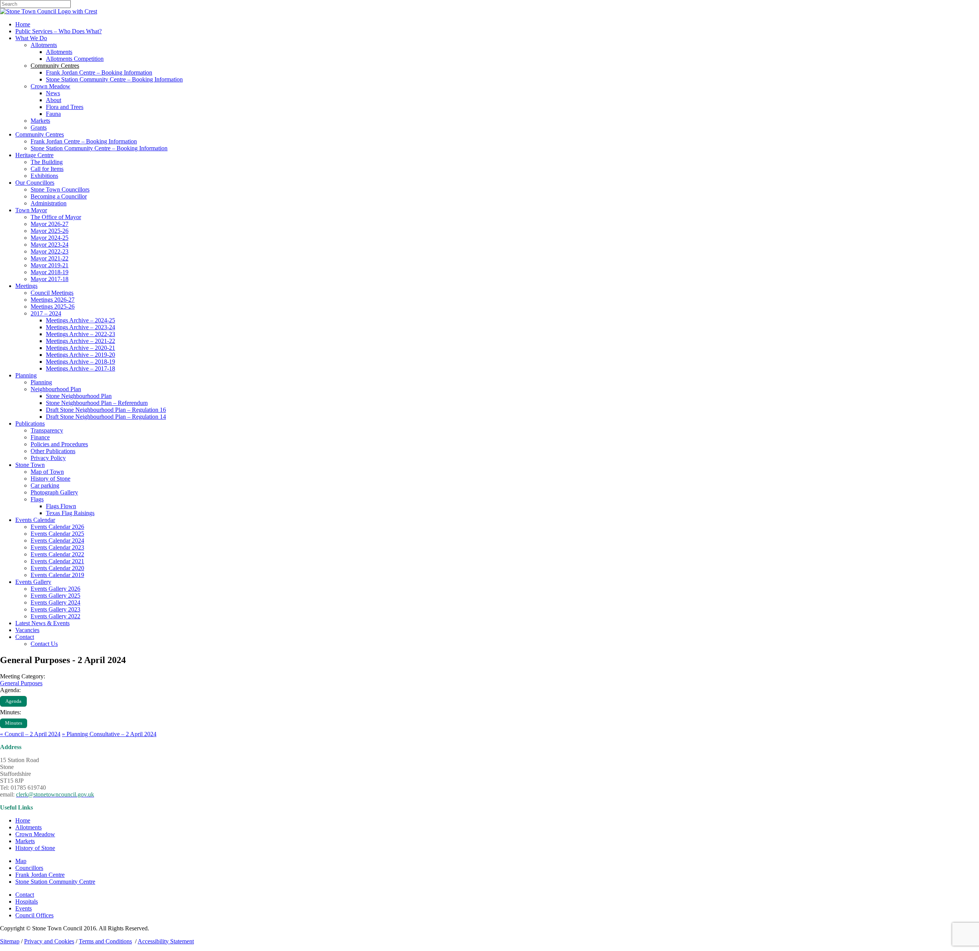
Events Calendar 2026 (57, 526)
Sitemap (10, 941)
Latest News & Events (42, 623)
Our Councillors (34, 182)
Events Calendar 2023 (57, 547)
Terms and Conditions (105, 941)
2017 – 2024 (46, 313)
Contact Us (44, 644)
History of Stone (50, 478)
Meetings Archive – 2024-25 (80, 320)
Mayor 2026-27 (49, 224)
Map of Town (47, 471)
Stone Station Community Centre (55, 881)
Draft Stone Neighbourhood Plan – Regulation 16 (106, 409)
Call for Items (47, 169)
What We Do (31, 38)
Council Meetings (52, 292)
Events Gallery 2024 (55, 602)
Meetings (26, 286)
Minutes (13, 723)
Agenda (13, 701)
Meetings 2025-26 (53, 306)
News (53, 93)
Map (20, 861)
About (53, 100)
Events (23, 908)
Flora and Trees (64, 107)
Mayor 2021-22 (49, 258)
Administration (49, 203)
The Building (47, 162)
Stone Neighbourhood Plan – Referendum (97, 403)
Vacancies (27, 630)
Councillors (29, 868)
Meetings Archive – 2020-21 (80, 348)
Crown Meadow (50, 86)
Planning (26, 375)
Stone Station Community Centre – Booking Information (114, 79)
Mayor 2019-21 (49, 265)
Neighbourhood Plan (56, 389)
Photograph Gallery (54, 492)
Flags (37, 499)
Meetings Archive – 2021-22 (80, 341)
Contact (24, 637)
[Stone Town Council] (48, 11)
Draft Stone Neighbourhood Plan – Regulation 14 (106, 416)
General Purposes (21, 683)
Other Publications (53, 451)
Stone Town (30, 465)
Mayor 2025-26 (49, 231)
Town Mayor (31, 210)
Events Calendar (35, 520)
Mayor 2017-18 (49, 279)
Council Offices (34, 915)
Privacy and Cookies (49, 941)
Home (22, 24)
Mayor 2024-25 (49, 237)
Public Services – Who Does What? (58, 31)
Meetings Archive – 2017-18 (80, 368)
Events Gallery (33, 582)
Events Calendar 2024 (57, 540)
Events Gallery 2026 (55, 588)
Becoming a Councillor (59, 196)
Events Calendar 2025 (57, 533)
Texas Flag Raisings (70, 513)
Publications (30, 423)
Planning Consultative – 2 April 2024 (109, 734)
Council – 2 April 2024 (30, 734)
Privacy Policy (48, 458)
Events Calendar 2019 (57, 575)
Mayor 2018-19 (49, 272)
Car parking (45, 485)
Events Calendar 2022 (57, 554)
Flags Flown (61, 506)
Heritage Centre (34, 155)
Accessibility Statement (166, 941)
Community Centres (39, 134)
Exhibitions (44, 175)
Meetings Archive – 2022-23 (80, 334)
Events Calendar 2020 (57, 568)
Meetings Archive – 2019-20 (80, 354)
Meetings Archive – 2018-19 (80, 361)
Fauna (53, 114)
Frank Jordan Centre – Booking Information (99, 72)
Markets (40, 120)
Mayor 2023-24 (49, 244)
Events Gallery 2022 (55, 616)
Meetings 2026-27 (53, 299)
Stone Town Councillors (60, 189)
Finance (40, 437)
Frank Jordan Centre (40, 874)
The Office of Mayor (56, 217)
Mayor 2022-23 (49, 251)
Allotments (44, 45)
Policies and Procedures (59, 444)
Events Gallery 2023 (55, 609)
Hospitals (26, 901)
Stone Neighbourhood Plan (79, 396)
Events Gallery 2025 (55, 595)
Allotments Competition (75, 58)
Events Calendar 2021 (57, 561)
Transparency (47, 430)
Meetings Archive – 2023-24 (80, 327)
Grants (39, 127)
